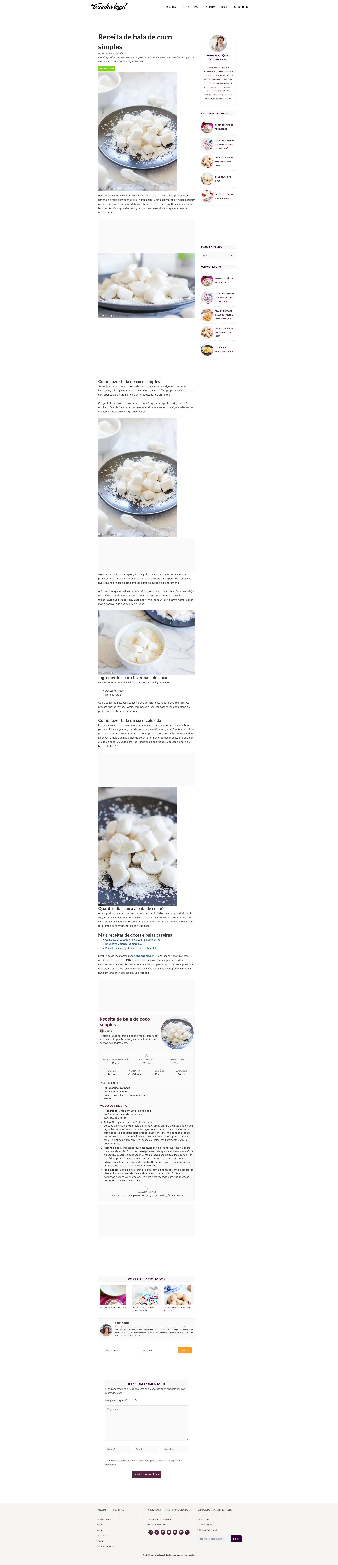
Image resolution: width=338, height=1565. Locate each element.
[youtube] (243, 7)
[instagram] (239, 7)
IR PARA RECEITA (106, 68)
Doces (225, 7)
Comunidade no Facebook (159, 1519)
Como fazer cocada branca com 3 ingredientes (132, 939)
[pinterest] (235, 7)
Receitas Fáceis (103, 1519)
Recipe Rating (113, 1400)
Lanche (99, 1541)
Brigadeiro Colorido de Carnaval (123, 944)
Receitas (171, 7)
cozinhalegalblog (141, 956)
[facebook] (247, 7)
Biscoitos (210, 7)
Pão (196, 7)
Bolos (186, 7)
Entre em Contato (205, 1524)
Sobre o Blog (203, 1519)
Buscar (236, 1538)
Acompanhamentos (105, 1546)
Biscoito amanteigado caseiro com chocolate (131, 948)
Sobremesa (101, 1535)
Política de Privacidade (207, 1530)
